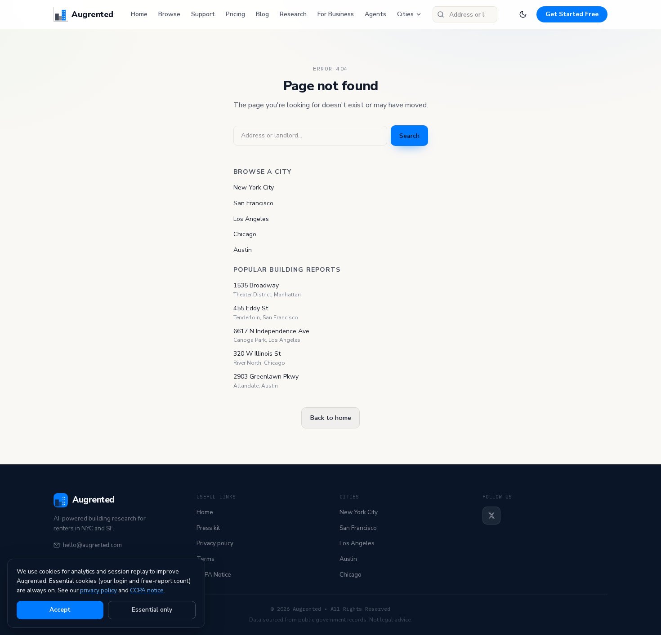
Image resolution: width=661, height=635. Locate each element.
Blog (262, 14)
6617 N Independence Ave (271, 331)
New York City (253, 187)
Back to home (330, 417)
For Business (335, 14)
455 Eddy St (250, 308)
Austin (242, 250)
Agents (375, 14)
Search (409, 135)
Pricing (235, 14)
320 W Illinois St (257, 353)
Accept (60, 609)
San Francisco (253, 203)
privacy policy (98, 590)
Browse (169, 14)
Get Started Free (571, 14)
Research (293, 14)
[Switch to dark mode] (523, 14)
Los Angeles (251, 219)
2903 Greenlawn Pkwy (266, 376)
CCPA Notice (214, 574)
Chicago (244, 234)
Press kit (208, 528)
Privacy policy (215, 543)
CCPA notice (147, 590)
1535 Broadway (256, 285)
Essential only (152, 609)
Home (139, 14)
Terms (205, 559)
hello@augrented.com (92, 545)
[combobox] (465, 14)
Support (203, 14)
